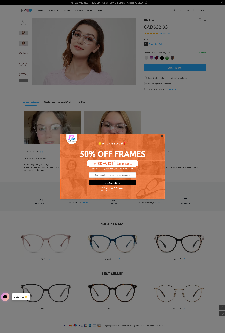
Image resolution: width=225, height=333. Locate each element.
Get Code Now (112, 182)
